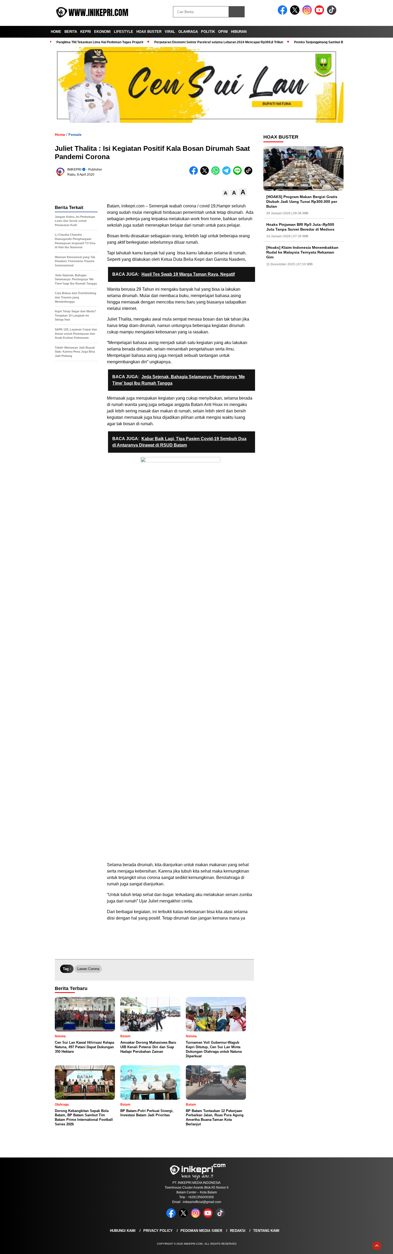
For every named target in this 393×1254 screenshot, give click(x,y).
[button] (225, 193)
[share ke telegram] (227, 174)
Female (75, 134)
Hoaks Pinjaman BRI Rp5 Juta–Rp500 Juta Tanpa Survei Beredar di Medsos (300, 226)
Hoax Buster (148, 32)
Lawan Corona (88, 969)
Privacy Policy (158, 1231)
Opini (223, 32)
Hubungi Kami (123, 1231)
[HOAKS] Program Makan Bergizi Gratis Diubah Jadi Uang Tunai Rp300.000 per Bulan (301, 201)
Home (56, 32)
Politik (208, 32)
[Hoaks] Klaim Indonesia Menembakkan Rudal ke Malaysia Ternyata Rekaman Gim (302, 252)
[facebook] (283, 13)
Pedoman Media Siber (201, 1231)
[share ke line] (238, 174)
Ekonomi (102, 32)
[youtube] (320, 13)
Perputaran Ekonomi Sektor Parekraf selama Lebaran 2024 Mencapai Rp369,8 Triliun (218, 42)
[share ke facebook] (194, 174)
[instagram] (308, 13)
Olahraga (188, 32)
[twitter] (295, 13)
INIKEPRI (74, 169)
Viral (170, 32)
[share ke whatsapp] (216, 174)
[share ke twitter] (205, 174)
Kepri (85, 32)
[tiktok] (332, 13)
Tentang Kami (266, 1231)
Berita (70, 32)
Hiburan (238, 32)
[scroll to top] (377, 1245)
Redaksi (237, 1231)
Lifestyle (123, 32)
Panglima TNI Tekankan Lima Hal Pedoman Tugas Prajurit (99, 42)
